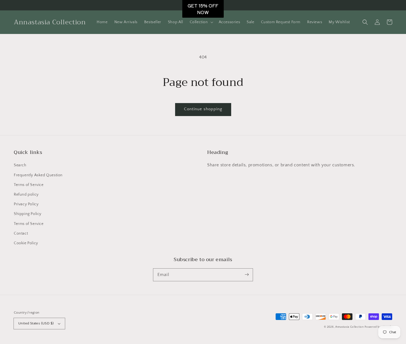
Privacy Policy (26, 204)
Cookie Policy (26, 243)
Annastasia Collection (349, 327)
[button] (200, 22)
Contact (21, 233)
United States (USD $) (36, 323)
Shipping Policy (27, 214)
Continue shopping (203, 109)
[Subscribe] (247, 275)
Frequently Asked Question (38, 175)
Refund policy (26, 194)
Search (20, 165)
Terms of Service (29, 185)
